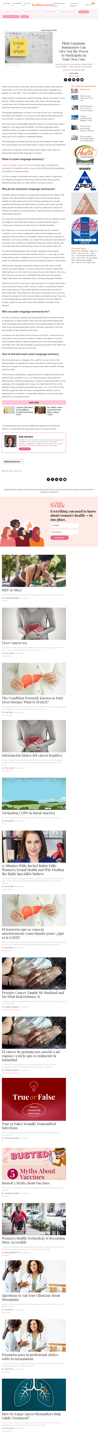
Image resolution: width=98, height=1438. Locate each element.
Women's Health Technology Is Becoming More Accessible (33, 1240)
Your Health (6, 3)
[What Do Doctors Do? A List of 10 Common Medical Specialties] (74, 107)
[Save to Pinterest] (73, 79)
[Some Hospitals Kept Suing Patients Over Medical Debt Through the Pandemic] (74, 138)
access (11, 471)
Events (6, 12)
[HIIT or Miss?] (34, 571)
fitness (5, 601)
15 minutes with (8, 889)
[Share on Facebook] (65, 79)
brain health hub (31, 12)
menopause (6, 1312)
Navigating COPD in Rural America (28, 813)
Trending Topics (78, 248)
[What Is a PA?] (74, 91)
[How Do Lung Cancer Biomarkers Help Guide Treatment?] (34, 1395)
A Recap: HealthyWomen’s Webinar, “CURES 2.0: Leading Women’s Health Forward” (86, 118)
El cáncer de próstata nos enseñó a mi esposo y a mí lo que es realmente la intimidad (31, 1055)
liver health (7, 656)
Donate (24, 16)
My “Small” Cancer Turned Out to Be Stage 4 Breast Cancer (54, 411)
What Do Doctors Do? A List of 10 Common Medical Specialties (86, 108)
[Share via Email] (82, 79)
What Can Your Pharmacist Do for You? (86, 98)
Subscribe (84, 12)
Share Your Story (11, 16)
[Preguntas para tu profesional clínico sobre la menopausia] (34, 1335)
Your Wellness (17, 3)
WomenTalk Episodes (68, 12)
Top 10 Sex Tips (83, 253)
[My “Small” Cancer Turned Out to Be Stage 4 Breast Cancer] (40, 410)
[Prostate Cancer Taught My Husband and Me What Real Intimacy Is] (34, 973)
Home (43, 30)
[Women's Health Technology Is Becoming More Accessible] (34, 1219)
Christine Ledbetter (11, 1007)
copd (4, 824)
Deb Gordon (70, 70)
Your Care (27, 3)
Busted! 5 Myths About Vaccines (26, 1183)
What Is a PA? (85, 89)
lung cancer (7, 1431)
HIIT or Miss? (12, 590)
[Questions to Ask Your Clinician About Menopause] (34, 1276)
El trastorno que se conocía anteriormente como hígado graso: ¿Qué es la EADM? (33, 933)
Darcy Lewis (9, 653)
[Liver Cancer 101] (34, 623)
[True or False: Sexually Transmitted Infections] (34, 1099)
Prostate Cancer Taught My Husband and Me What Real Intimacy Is (33, 994)
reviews (26, 378)
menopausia (6, 1372)
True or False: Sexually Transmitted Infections (29, 1125)
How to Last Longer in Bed (85, 262)
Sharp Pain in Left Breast (80, 251)
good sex (16, 12)
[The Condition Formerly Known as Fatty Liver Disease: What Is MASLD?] (34, 679)
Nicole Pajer (9, 886)
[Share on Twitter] (69, 79)
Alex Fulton (9, 712)
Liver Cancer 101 (14, 642)
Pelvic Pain (80, 258)
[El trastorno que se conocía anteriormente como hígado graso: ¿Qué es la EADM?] (34, 910)
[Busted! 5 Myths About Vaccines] (34, 1164)
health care (52, 30)
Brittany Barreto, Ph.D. (12, 1252)
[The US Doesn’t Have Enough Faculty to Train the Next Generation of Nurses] (74, 127)
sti (3, 1141)
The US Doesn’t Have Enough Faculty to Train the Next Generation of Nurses (87, 128)
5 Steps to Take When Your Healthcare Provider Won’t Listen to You (24, 411)
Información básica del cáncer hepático (32, 755)
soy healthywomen (49, 12)
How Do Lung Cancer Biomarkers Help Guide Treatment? (31, 1416)
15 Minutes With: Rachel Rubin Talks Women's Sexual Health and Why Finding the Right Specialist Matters (33, 869)
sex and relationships (10, 1010)
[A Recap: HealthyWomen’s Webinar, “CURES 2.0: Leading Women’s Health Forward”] (74, 117)
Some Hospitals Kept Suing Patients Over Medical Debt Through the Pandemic (87, 138)
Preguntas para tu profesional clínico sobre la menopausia (30, 1356)
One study (47, 387)
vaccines (5, 1196)
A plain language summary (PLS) (16, 165)
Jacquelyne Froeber (12, 598)
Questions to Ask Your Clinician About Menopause (31, 1297)
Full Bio (23, 449)
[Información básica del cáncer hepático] (34, 736)
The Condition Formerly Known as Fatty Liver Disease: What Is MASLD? (32, 700)
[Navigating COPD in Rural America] (34, 794)
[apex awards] (85, 179)
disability (6, 1255)
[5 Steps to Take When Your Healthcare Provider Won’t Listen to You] (9, 410)
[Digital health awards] (85, 155)
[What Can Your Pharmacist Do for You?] (74, 97)
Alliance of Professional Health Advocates (35, 445)
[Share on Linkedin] (78, 79)
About (87, 5)
